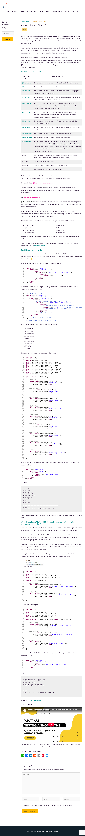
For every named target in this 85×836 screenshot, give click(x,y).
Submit (7, 39)
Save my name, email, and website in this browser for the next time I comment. (48, 805)
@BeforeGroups (27, 103)
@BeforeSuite (26, 83)
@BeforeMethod (27, 134)
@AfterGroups (26, 112)
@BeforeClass (26, 121)
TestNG (21, 11)
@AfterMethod (27, 138)
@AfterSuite (26, 87)
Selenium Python (43, 11)
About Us (75, 11)
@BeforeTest (26, 91)
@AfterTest (26, 97)
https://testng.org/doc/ (36, 700)
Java (7, 11)
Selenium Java (31, 11)
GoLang (14, 11)
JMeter (67, 11)
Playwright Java (57, 11)
